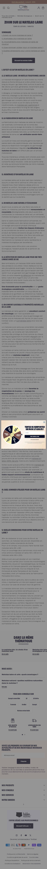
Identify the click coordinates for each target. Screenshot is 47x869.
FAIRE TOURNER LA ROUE (34, 436)
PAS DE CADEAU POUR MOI (35, 439)
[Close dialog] (44, 422)
